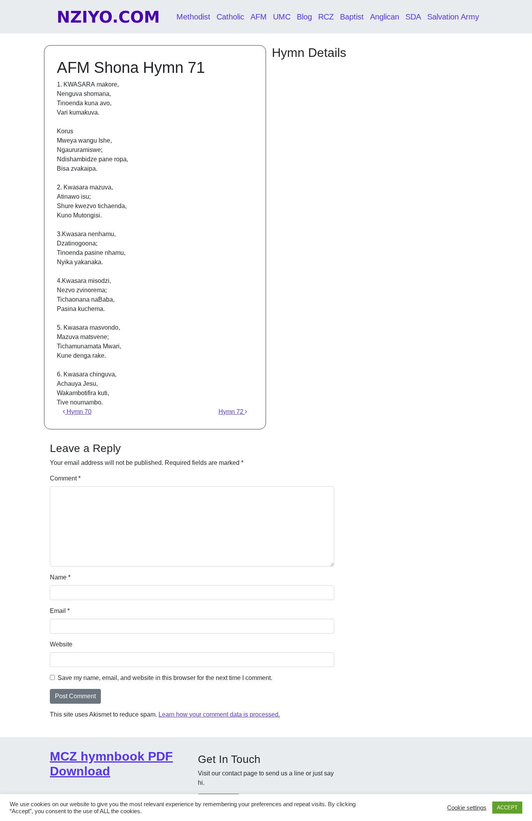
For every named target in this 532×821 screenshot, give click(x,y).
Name (60, 577)
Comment (65, 478)
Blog (304, 16)
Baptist (352, 16)
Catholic (230, 16)
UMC (282, 16)
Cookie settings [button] (466, 808)
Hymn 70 (78, 411)
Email (60, 610)
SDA (413, 16)
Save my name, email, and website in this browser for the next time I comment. (165, 677)
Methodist (193, 16)
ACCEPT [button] (507, 807)
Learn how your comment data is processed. (219, 714)
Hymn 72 (231, 411)
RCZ (326, 16)
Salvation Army (453, 16)
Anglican (384, 16)
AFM (258, 16)
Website (61, 644)
